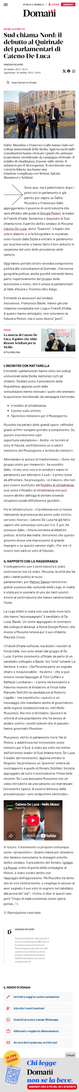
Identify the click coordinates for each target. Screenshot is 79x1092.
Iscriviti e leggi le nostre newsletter (37, 996)
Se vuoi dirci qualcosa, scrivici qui (35, 1042)
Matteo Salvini (40, 582)
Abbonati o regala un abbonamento (36, 1031)
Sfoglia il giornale (33, 4)
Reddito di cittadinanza (57, 485)
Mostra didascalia (39, 114)
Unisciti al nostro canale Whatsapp (36, 1019)
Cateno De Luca (15, 229)
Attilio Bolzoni (12, 352)
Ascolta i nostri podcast (29, 1008)
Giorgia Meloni (50, 213)
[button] (63, 71)
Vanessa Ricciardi (13, 64)
